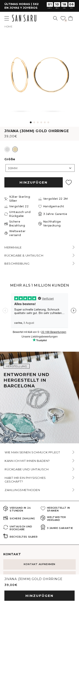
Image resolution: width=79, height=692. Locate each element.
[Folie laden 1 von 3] (36, 440)
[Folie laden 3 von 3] (43, 440)
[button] (55, 18)
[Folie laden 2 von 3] (39, 440)
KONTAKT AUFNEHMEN (39, 564)
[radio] (7, 149)
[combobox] (40, 168)
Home (8, 26)
